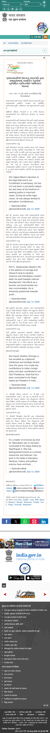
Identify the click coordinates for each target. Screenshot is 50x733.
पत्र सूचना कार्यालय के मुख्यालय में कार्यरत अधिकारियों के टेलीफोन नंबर (25, 610)
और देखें (45, 705)
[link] (25, 543)
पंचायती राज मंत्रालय (10, 695)
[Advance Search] (21, 8)
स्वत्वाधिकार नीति (40, 712)
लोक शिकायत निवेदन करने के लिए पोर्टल (16, 659)
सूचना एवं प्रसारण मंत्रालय (12, 670)
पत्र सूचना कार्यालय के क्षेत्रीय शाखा (15, 617)
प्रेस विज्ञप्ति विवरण (26, 43)
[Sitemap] (17, 8)
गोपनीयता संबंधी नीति (25, 712)
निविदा (21, 714)
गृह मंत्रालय (7, 684)
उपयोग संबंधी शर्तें (10, 714)
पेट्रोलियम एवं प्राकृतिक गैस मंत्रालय (15, 698)
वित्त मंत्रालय (8, 677)
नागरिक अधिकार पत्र (10, 641)
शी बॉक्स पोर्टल (8, 662)
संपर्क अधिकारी (8, 627)
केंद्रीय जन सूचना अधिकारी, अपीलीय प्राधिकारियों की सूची (21, 631)
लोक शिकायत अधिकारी (11, 620)
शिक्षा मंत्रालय (8, 691)
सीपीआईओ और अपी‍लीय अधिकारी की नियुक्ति (17, 648)
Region (4, 1)
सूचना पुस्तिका (8, 652)
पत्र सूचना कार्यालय (17, 19)
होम (5, 43)
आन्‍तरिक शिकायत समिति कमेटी (13, 624)
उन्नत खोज (37, 37)
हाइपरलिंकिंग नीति (9, 712)
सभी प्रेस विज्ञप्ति (13, 43)
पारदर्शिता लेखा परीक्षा (10, 645)
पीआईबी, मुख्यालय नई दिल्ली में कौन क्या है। (17, 613)
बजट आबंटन (8, 634)
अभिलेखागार (30, 714)
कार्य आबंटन (8, 638)
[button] (8, 8)
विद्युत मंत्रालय (8, 702)
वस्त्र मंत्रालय (8, 674)
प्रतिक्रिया (41, 714)
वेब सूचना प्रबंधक (9, 655)
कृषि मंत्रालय (8, 681)
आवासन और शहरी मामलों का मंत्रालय (15, 688)
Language (27, 1)
